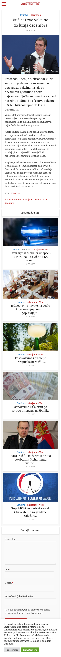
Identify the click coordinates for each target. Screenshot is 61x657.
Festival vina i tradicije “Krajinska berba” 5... (30, 359)
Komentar (10, 539)
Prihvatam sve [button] (30, 649)
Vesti (46, 249)
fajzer (29, 199)
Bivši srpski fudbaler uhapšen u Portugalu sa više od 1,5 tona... (30, 256)
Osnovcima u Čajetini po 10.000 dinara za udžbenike (30, 408)
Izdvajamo (35, 14)
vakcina (10, 202)
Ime (7, 569)
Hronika (26, 249)
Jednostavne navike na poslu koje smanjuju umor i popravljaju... (30, 309)
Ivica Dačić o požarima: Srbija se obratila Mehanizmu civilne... (30, 459)
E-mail (9, 582)
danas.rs (15, 192)
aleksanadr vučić (15, 199)
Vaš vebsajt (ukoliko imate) (19, 596)
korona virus (41, 199)
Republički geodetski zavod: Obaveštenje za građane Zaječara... (30, 512)
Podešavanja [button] (12, 649)
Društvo (24, 14)
